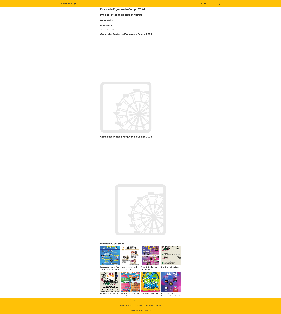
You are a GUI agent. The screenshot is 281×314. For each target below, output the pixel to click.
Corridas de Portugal (68, 3)
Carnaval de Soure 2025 (149, 293)
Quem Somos (131, 305)
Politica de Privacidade (155, 305)
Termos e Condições (142, 305)
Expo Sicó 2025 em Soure (170, 267)
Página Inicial (123, 305)
